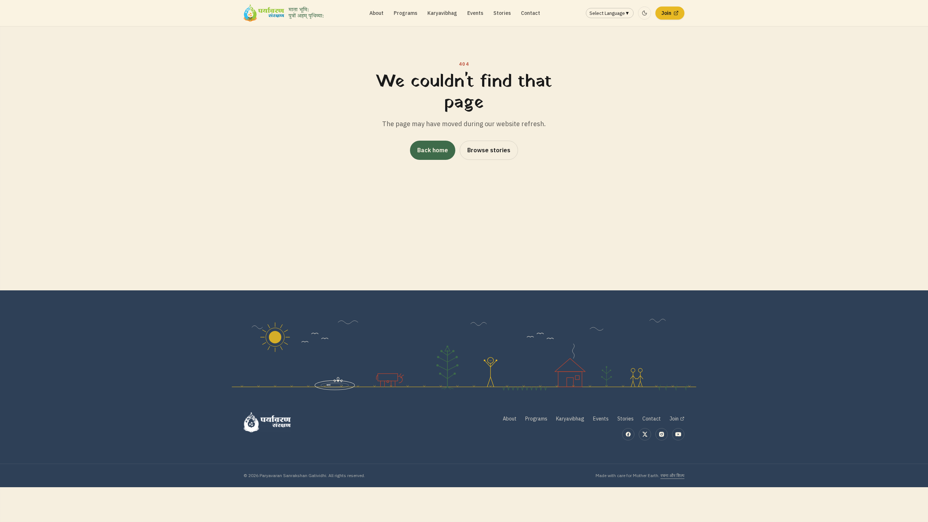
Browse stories (488, 150)
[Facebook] (628, 434)
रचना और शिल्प (672, 475)
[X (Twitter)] (645, 434)
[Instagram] (661, 434)
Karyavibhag (442, 13)
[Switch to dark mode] (644, 13)
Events (475, 13)
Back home (432, 150)
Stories (502, 13)
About (376, 13)
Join (666, 13)
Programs (405, 13)
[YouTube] (678, 434)
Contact (530, 13)
